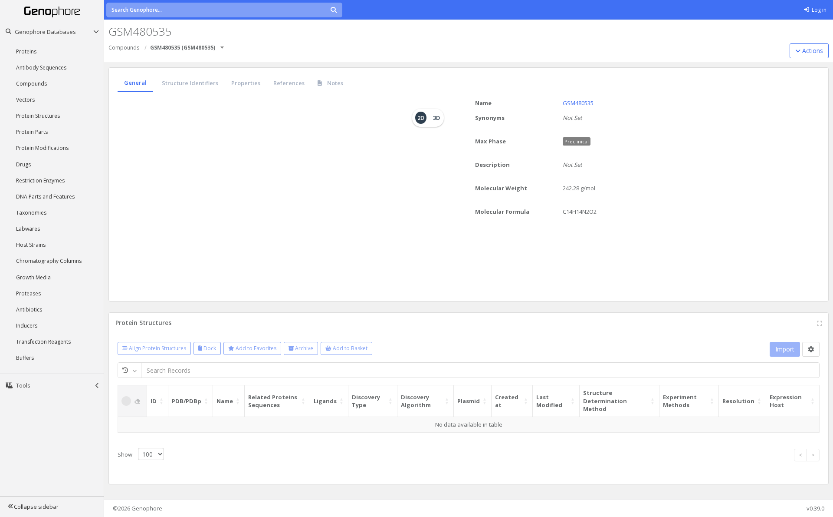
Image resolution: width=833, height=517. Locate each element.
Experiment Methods (680, 401)
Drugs (23, 164)
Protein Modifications (42, 148)
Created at (506, 401)
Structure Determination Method (605, 401)
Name (483, 103)
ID (154, 401)
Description (492, 165)
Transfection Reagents (43, 341)
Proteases (28, 293)
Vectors (25, 99)
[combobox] (222, 44)
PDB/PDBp (186, 401)
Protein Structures (38, 115)
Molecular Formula (502, 211)
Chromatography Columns (49, 261)
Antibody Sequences (41, 67)
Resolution (738, 401)
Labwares (28, 228)
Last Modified (549, 401)
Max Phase (490, 141)
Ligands (325, 401)
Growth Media (33, 277)
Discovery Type (366, 401)
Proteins (26, 51)
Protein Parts (32, 132)
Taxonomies (31, 212)
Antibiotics (29, 309)
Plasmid (468, 401)
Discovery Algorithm (416, 401)
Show (126, 454)
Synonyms (490, 118)
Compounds (31, 83)
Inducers (26, 325)
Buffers (25, 357)
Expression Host (786, 401)
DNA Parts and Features (45, 196)
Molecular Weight (501, 188)
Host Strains (31, 245)
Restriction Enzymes (40, 180)
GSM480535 (578, 103)
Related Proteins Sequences (272, 401)
